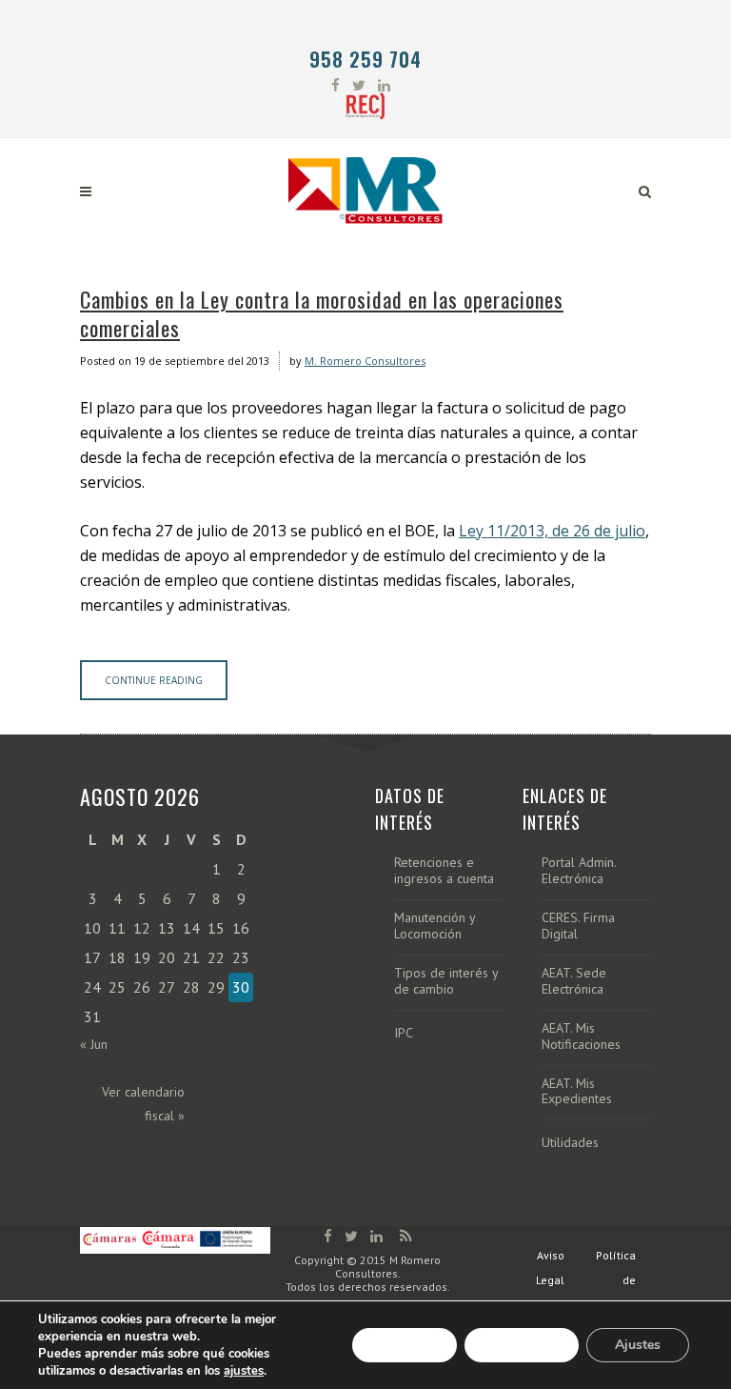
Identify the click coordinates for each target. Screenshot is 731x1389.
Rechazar (521, 1345)
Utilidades (570, 1143)
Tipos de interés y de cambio (446, 981)
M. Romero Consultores (365, 360)
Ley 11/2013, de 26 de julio (552, 530)
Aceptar (404, 1345)
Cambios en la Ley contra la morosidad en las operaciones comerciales (321, 313)
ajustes (244, 1370)
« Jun (94, 1044)
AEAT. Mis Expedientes (577, 1092)
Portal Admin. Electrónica (579, 871)
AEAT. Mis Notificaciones (581, 1036)
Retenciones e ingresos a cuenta (444, 871)
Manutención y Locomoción (434, 926)
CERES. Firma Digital (578, 926)
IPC (403, 1033)
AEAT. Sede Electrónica (574, 981)
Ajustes (638, 1345)
